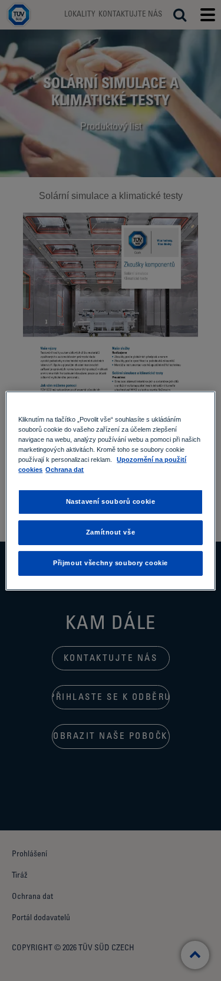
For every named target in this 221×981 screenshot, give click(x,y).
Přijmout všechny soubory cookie (110, 562)
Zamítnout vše (110, 532)
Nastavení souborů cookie (111, 501)
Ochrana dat (64, 469)
